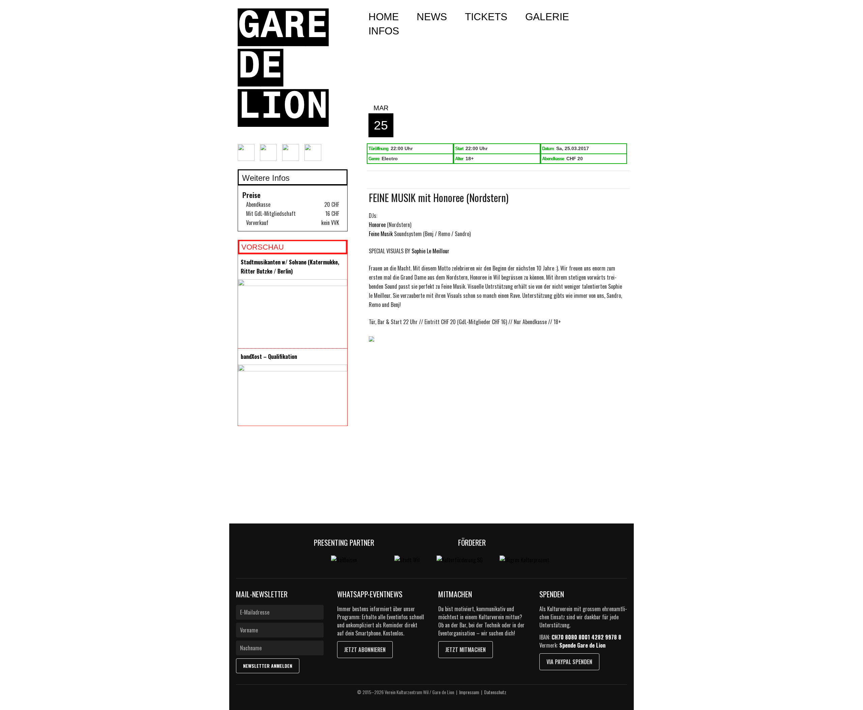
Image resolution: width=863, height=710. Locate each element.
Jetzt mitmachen (465, 650)
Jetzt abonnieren (365, 650)
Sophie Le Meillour (430, 251)
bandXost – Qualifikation (269, 356)
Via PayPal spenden (569, 662)
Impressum (469, 691)
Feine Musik (381, 234)
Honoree (377, 225)
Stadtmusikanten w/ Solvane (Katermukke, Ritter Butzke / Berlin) (290, 266)
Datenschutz (495, 691)
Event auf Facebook (392, 180)
